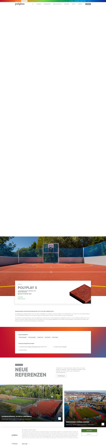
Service (73, 4)
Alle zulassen (89, 430)
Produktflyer (20, 296)
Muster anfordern (21, 298)
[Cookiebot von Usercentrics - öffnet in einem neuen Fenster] (14, 444)
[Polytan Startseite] (19, 4)
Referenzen (66, 4)
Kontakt (88, 4)
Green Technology (57, 4)
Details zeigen (24, 443)
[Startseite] (33, 4)
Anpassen (89, 434)
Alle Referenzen (61, 375)
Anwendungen (47, 4)
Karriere (80, 4)
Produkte (39, 4)
